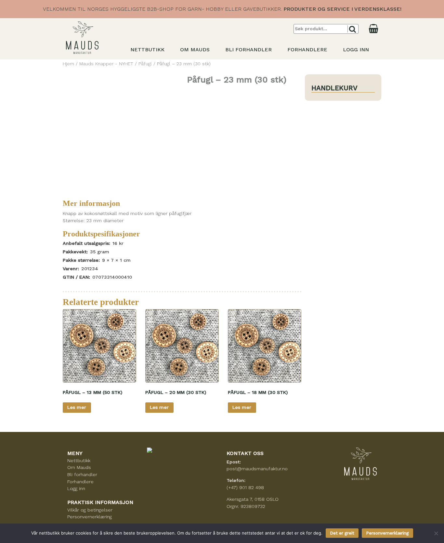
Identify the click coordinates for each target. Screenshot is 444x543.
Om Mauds (195, 49)
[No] (436, 533)
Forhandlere (307, 49)
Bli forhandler (248, 49)
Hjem (68, 63)
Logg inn (356, 49)
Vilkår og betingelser (89, 509)
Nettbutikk (147, 49)
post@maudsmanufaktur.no (257, 468)
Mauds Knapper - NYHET (106, 63)
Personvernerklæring (89, 516)
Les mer (76, 407)
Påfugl (145, 63)
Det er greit (342, 533)
